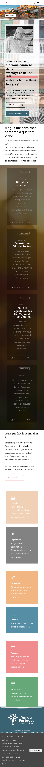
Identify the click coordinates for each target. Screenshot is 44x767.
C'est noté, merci (35, 750)
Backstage (18, 730)
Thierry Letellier (18, 222)
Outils (27, 730)
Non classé (24, 172)
